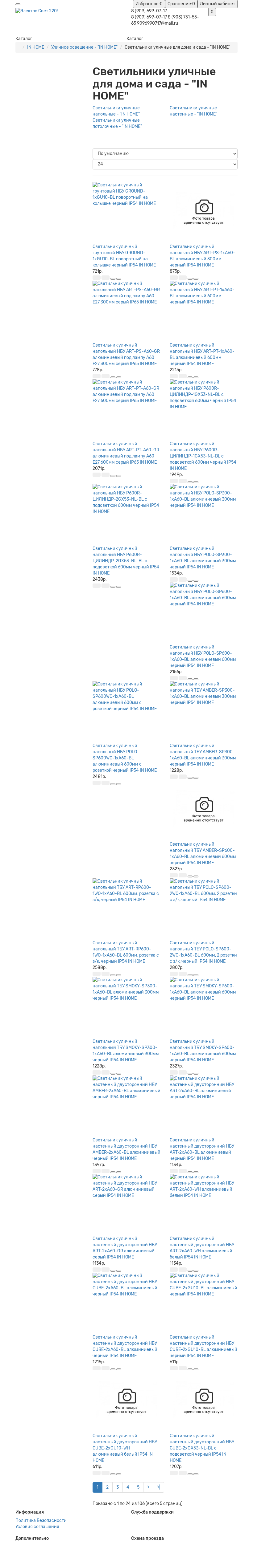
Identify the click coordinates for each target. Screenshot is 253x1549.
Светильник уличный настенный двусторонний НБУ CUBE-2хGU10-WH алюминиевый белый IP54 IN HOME (125, 1448)
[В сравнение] (118, 279)
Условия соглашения (37, 1526)
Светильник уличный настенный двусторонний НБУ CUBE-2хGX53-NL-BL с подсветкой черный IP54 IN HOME (202, 1448)
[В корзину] (97, 277)
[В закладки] (112, 279)
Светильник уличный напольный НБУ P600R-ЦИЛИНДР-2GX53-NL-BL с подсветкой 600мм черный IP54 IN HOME (126, 561)
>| (158, 1487)
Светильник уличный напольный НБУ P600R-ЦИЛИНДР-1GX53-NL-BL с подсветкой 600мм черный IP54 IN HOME (203, 456)
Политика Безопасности (41, 1520)
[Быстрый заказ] (106, 277)
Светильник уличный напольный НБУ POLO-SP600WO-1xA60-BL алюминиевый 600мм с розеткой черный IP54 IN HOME (125, 758)
